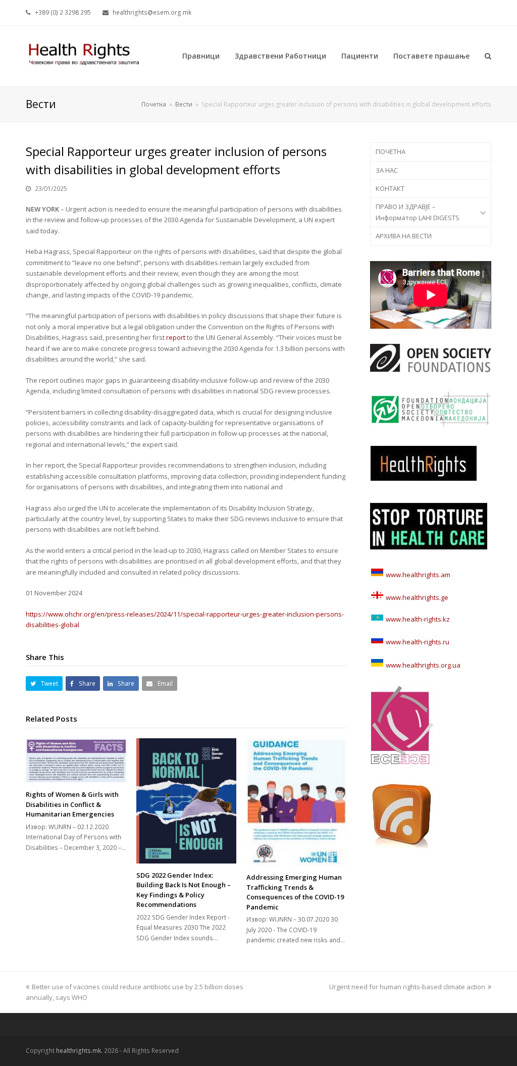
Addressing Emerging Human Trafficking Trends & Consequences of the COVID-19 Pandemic (295, 892)
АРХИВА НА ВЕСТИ (404, 235)
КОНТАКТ (390, 188)
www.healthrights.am (418, 574)
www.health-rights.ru (416, 641)
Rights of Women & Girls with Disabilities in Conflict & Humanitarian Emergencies (72, 804)
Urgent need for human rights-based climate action (407, 986)
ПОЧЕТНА (390, 151)
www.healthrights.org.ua (422, 665)
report (175, 337)
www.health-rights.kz (417, 619)
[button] (44, 683)
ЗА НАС (387, 170)
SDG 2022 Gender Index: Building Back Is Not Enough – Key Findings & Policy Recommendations (183, 890)
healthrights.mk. (79, 1050)
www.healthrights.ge (416, 597)
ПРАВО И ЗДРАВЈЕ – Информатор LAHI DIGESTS (417, 212)
